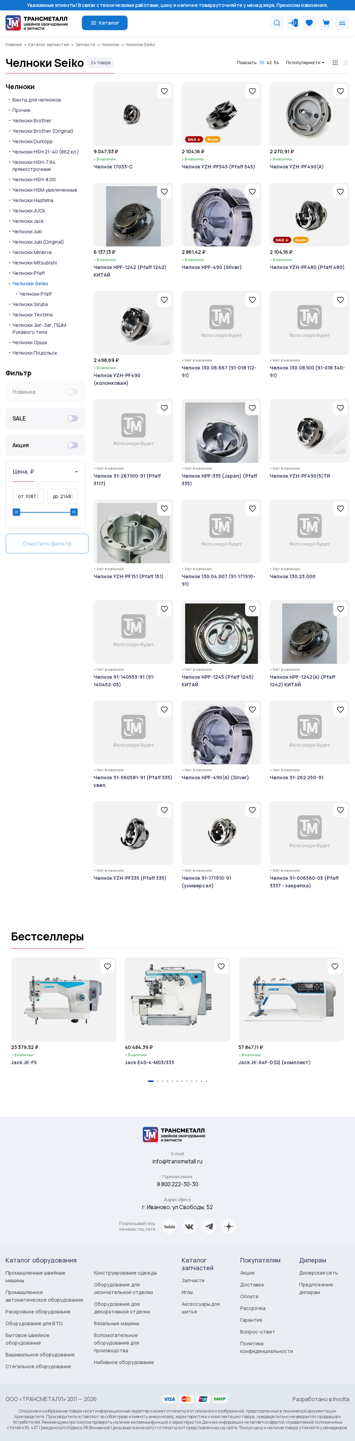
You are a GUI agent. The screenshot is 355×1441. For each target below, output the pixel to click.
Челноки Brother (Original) (42, 131)
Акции (247, 1272)
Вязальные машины (116, 1323)
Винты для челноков (36, 99)
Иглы (187, 1292)
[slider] (16, 512)
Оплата (249, 1296)
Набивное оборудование (124, 1362)
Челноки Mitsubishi (34, 262)
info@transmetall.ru (177, 1161)
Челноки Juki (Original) (38, 241)
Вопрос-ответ (257, 1331)
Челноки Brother (31, 120)
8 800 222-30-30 (177, 1184)
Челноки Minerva (32, 252)
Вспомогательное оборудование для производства (116, 1343)
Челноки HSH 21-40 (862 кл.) (45, 151)
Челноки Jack (28, 221)
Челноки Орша (29, 342)
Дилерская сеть (318, 1272)
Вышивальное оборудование (40, 1354)
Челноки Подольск (34, 352)
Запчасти (193, 1280)
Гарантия (251, 1320)
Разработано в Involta (321, 1399)
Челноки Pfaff (28, 273)
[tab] (151, 1081)
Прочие (21, 110)
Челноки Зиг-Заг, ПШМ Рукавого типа (39, 328)
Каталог (109, 22)
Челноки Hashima (32, 200)
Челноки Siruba (30, 304)
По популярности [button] (303, 63)
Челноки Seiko (30, 283)
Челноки (20, 86)
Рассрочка (253, 1308)
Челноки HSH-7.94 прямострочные (33, 165)
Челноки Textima (32, 314)
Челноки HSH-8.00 (34, 179)
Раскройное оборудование (38, 1311)
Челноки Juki (27, 231)
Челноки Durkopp (32, 141)
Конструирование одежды (125, 1272)
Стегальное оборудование (38, 1366)
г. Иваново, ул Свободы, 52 (177, 1207)
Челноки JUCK (28, 210)
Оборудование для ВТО (34, 1323)
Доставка (252, 1284)
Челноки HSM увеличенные (44, 189)
